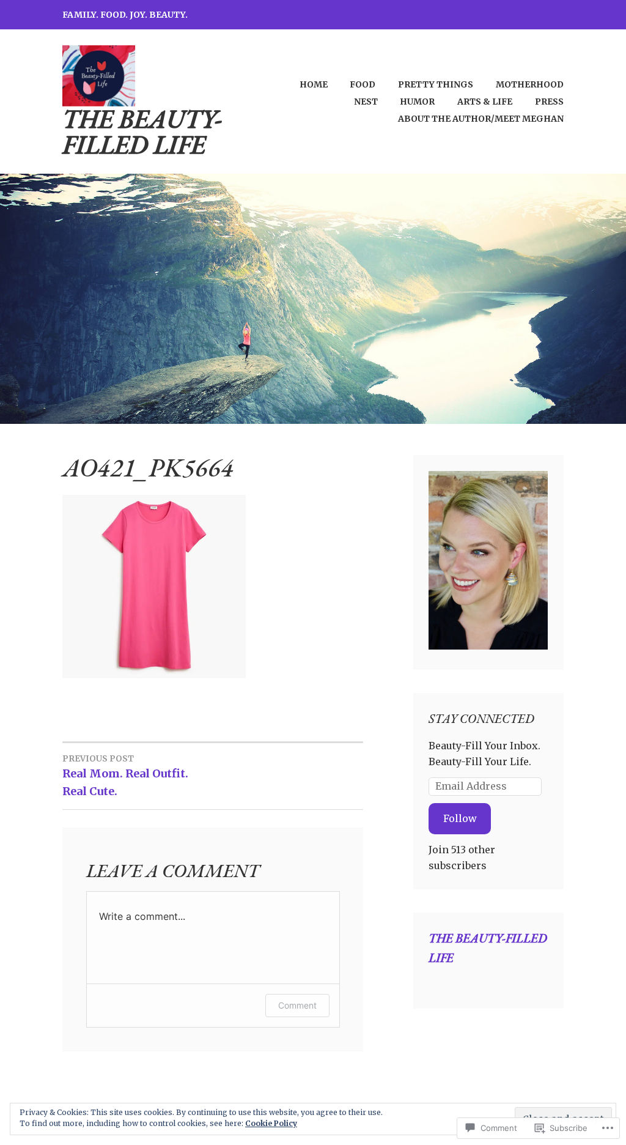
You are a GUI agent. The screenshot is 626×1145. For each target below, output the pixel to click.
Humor (417, 101)
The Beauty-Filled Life (142, 131)
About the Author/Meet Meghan (481, 118)
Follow (460, 818)
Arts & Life (484, 101)
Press (549, 101)
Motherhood (530, 84)
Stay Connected (481, 719)
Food (362, 84)
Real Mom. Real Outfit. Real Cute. (125, 776)
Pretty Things (435, 84)
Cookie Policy (271, 1123)
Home (314, 84)
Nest (366, 101)
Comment (297, 1005)
